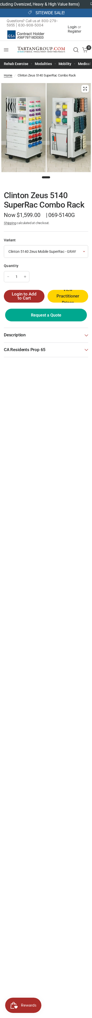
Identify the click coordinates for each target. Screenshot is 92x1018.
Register (74, 31)
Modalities (43, 64)
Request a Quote (46, 315)
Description (15, 335)
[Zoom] (85, 88)
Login (72, 27)
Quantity (11, 266)
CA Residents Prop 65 (24, 349)
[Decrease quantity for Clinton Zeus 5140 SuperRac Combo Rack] (8, 276)
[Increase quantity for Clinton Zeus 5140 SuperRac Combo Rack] (25, 276)
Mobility (65, 64)
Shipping (10, 223)
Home (8, 75)
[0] (84, 50)
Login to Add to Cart (24, 296)
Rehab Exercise (16, 64)
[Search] (76, 50)
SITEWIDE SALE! (50, 13)
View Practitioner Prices (67, 296)
